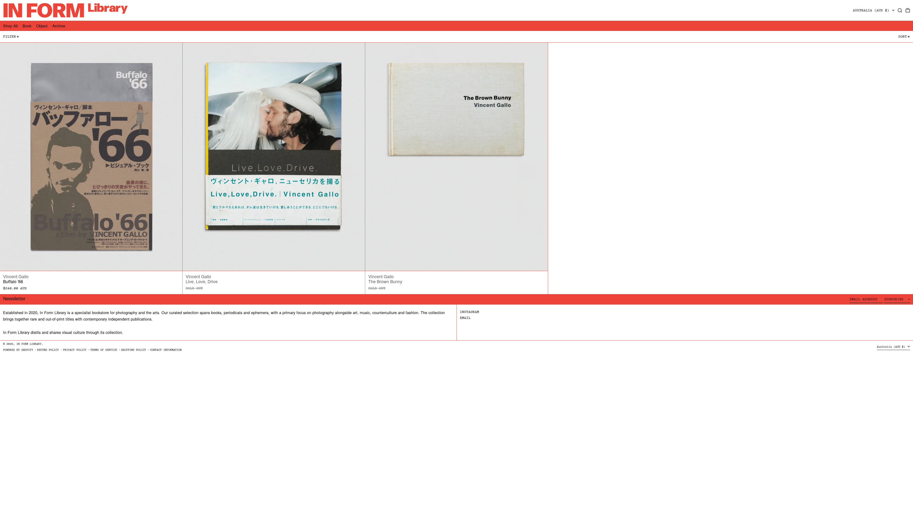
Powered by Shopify (18, 349)
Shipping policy (133, 349)
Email (465, 318)
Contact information (166, 349)
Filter (9, 37)
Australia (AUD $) (872, 10)
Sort (902, 37)
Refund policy (48, 349)
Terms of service (103, 349)
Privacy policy (74, 349)
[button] (900, 10)
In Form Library (28, 344)
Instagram (469, 312)
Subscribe (895, 299)
